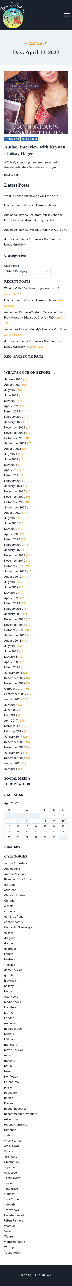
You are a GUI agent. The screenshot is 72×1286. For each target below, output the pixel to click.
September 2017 (15, 694)
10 (63, 820)
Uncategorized (14, 1215)
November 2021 (14, 432)
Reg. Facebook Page (24, 356)
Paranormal (11, 1082)
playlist (9, 1087)
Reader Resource (15, 1108)
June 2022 (11, 395)
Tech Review (12, 1178)
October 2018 (13, 630)
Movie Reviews (14, 1050)
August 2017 (12, 699)
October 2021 (13, 438)
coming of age (13, 916)
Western (9, 1236)
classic (8, 906)
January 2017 (13, 736)
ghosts (9, 975)
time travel (11, 1188)
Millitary (9, 1039)
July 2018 (10, 646)
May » (18, 847)
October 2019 (13, 566)
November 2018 (14, 624)
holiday (9, 986)
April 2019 (11, 598)
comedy (9, 911)
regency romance (15, 1124)
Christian (10, 900)
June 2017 (11, 710)
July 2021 (10, 454)
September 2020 (15, 507)
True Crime (11, 1199)
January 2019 (13, 614)
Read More (13, 175)
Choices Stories (14, 895)
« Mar (8, 847)
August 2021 (12, 448)
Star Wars (10, 1156)
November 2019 (14, 560)
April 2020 (11, 534)
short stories (12, 1140)
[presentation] (36, 102)
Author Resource (15, 874)
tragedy (9, 1194)
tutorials (10, 1204)
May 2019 (10, 592)
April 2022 (11, 406)
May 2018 (10, 656)
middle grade (13, 1028)
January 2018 (13, 672)
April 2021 (11, 470)
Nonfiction (11, 1076)
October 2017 (13, 688)
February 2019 (13, 608)
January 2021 (13, 486)
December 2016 (14, 742)
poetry (8, 1098)
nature (8, 1066)
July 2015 (10, 768)
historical (10, 980)
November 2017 (14, 683)
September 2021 (15, 443)
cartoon (9, 884)
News (8, 1071)
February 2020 (13, 544)
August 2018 (12, 640)
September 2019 (15, 571)
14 (36, 826)
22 (45, 831)
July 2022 (10, 390)
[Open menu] (67, 15)
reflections (11, 1119)
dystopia (10, 948)
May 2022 (10, 401)
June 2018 (11, 651)
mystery (9, 1060)
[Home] (25, 43)
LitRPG (8, 1012)
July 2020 (10, 518)
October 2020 (13, 502)
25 (9, 837)
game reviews (13, 970)
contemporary (13, 922)
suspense (10, 1172)
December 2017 (14, 678)
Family (8, 954)
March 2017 (12, 726)
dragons (9, 938)
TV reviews (11, 1210)
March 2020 (12, 539)
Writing (9, 1247)
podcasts (10, 1092)
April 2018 (11, 662)
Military (9, 1034)
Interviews (12, 139)
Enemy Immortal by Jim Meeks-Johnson (30, 205)
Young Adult (30, 139)
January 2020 (13, 550)
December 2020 (14, 491)
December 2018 (14, 619)
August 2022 (12, 384)
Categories (11, 265)
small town (11, 1146)
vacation (10, 1226)
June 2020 (11, 523)
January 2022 (13, 422)
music (8, 1055)
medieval (10, 1023)
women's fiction (14, 1241)
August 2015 (12, 763)
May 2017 (10, 715)
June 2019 (11, 587)
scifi (7, 1135)
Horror (8, 991)
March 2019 (12, 603)
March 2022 (12, 411)
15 (45, 826)
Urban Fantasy (13, 1220)
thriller (8, 1183)
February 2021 (13, 481)
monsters (10, 1044)
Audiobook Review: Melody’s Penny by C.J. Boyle (35, 229)
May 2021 (10, 464)
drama (8, 943)
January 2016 (13, 752)
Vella (7, 1231)
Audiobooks (12, 868)
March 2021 (12, 475)
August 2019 (12, 576)
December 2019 (14, 555)
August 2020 (12, 512)
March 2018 (12, 667)
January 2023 (13, 379)
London (9, 1018)
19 (18, 831)
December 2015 (14, 758)
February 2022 (13, 416)
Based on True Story (17, 879)
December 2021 (14, 427)
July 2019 (10, 582)
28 (36, 837)
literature (10, 1007)
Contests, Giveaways (18, 927)
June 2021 (11, 459)
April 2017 (11, 720)
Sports (8, 1151)
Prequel (9, 1103)
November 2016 (14, 747)
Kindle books (12, 1002)
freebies (9, 964)
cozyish (9, 932)
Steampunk (11, 1162)
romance (10, 1130)
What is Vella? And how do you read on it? (31, 196)
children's (10, 890)
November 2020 (14, 496)
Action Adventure (15, 863)
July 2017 (10, 704)
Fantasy (9, 959)
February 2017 (13, 731)
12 (18, 826)
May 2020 (10, 528)
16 (54, 826)
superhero (10, 1167)
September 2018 (15, 635)
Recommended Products (20, 1114)
